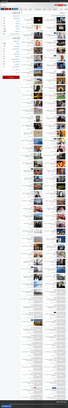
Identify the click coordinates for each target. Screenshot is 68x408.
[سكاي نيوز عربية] (61, 5)
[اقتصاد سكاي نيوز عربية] (16, 9)
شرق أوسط (55, 9)
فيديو (26, 9)
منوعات (30, 9)
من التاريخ (17, 69)
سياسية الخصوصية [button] (7, 404)
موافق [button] (6, 406)
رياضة (44, 9)
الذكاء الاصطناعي (38, 9)
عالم (50, 9)
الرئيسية (66, 9)
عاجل (10, 9)
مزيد (21, 9)
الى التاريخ (17, 72)
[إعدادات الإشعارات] (13, 9)
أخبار (61, 9)
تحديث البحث (11, 77)
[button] (7, 9)
